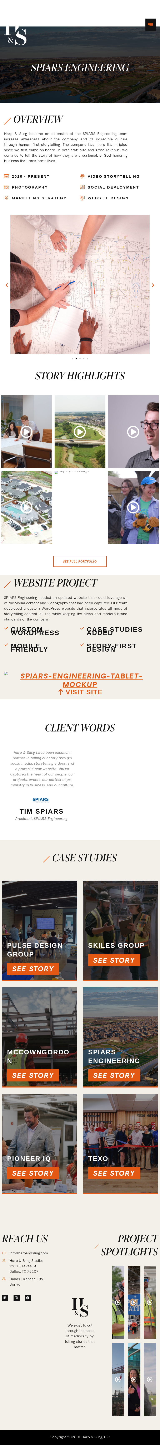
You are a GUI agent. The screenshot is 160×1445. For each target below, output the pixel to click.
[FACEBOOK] (28, 1298)
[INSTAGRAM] (17, 1298)
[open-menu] (150, 25)
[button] (7, 285)
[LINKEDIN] (5, 1298)
